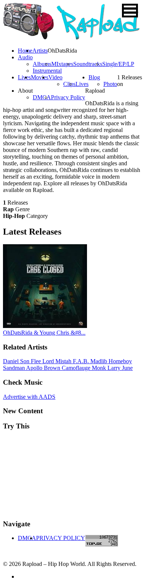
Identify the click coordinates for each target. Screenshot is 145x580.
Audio (25, 57)
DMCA (42, 97)
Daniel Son (17, 361)
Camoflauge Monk (84, 368)
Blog (94, 77)
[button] (130, 10)
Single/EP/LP (118, 64)
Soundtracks (87, 64)
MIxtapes (62, 64)
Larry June (120, 368)
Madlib (99, 361)
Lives (81, 84)
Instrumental (47, 70)
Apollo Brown (44, 368)
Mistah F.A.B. (72, 361)
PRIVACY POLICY (60, 538)
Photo (110, 84)
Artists (40, 50)
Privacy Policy (68, 97)
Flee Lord (43, 361)
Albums (42, 64)
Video (55, 77)
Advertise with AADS (29, 397)
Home (25, 50)
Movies (39, 77)
